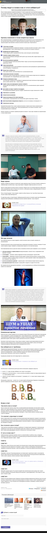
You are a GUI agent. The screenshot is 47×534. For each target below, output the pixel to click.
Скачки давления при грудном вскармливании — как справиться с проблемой (28, 507)
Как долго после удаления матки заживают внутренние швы (18, 507)
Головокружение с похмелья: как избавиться (24, 361)
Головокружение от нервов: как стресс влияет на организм (37, 506)
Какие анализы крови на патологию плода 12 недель (9, 506)
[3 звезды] (3, 488)
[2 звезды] (2, 488)
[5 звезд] (5, 488)
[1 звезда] (1, 488)
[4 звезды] (4, 488)
